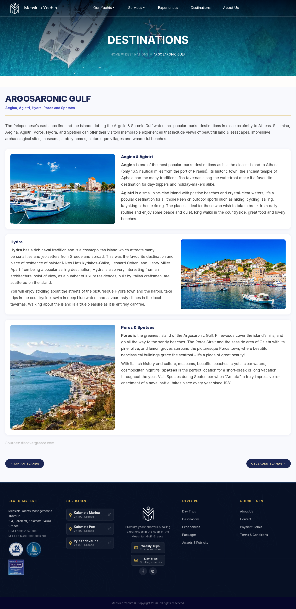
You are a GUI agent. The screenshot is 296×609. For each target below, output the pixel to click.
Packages (189, 535)
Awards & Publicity (195, 542)
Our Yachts (102, 7)
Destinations (136, 54)
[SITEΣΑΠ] (33, 549)
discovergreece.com (37, 443)
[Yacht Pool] (16, 567)
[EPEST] (16, 549)
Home (115, 54)
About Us (231, 7)
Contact (245, 519)
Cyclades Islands (266, 463)
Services (135, 7)
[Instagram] (153, 571)
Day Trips (189, 511)
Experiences (168, 7)
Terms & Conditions (254, 535)
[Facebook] (143, 571)
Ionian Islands (26, 463)
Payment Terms (251, 527)
